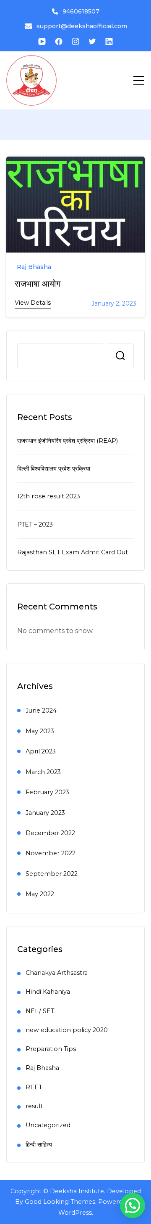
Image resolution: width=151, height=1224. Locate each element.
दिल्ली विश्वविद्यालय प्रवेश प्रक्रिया (53, 468)
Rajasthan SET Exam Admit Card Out (72, 552)
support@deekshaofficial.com (81, 26)
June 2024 (41, 710)
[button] (132, 1205)
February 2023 (47, 792)
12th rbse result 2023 (48, 496)
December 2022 (50, 833)
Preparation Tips (51, 1049)
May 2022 (40, 894)
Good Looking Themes (60, 1201)
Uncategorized (48, 1125)
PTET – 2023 (35, 524)
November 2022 (51, 853)
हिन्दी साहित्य (39, 1144)
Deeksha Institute (77, 1191)
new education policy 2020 (67, 1030)
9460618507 (80, 11)
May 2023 (40, 731)
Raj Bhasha (34, 267)
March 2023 (43, 772)
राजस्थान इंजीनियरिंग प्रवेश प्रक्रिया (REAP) (67, 440)
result (34, 1106)
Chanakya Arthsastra (57, 973)
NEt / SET (40, 1011)
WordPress (75, 1212)
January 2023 (45, 813)
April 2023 (41, 751)
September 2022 (52, 874)
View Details (33, 302)
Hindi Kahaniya (48, 991)
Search (120, 355)
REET (34, 1087)
